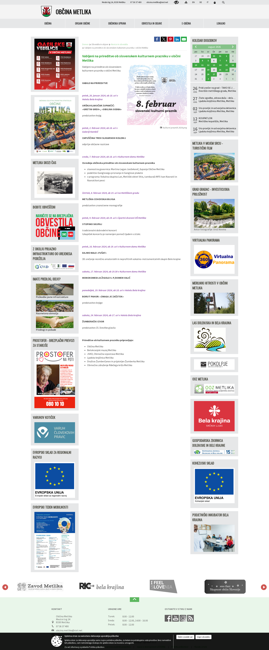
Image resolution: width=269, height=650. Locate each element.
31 (220, 56)
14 (220, 65)
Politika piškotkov (96, 647)
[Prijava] (214, 2)
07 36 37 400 (62, 626)
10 (196, 65)
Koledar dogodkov (204, 40)
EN (193, 2)
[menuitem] (48, 23)
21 (220, 69)
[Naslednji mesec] (232, 46)
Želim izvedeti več (185, 637)
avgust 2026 (214, 46)
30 (214, 56)
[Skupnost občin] (225, 587)
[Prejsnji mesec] (196, 46)
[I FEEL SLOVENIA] (163, 587)
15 (226, 65)
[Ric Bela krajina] (102, 587)
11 (202, 65)
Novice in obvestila (119, 44)
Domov (85, 44)
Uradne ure (114, 609)
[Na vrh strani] (134, 599)
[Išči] (223, 2)
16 (233, 65)
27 (214, 74)
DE (201, 2)
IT (207, 2)
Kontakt (57, 609)
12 (208, 65)
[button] (5, 587)
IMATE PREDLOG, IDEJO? (47, 278)
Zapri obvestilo (203, 637)
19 (208, 69)
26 (208, 74)
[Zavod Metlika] (40, 587)
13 (214, 65)
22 (226, 69)
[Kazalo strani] (186, 2)
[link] (157, 39)
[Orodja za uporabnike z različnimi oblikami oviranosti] (176, 2)
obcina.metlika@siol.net (157, 2)
